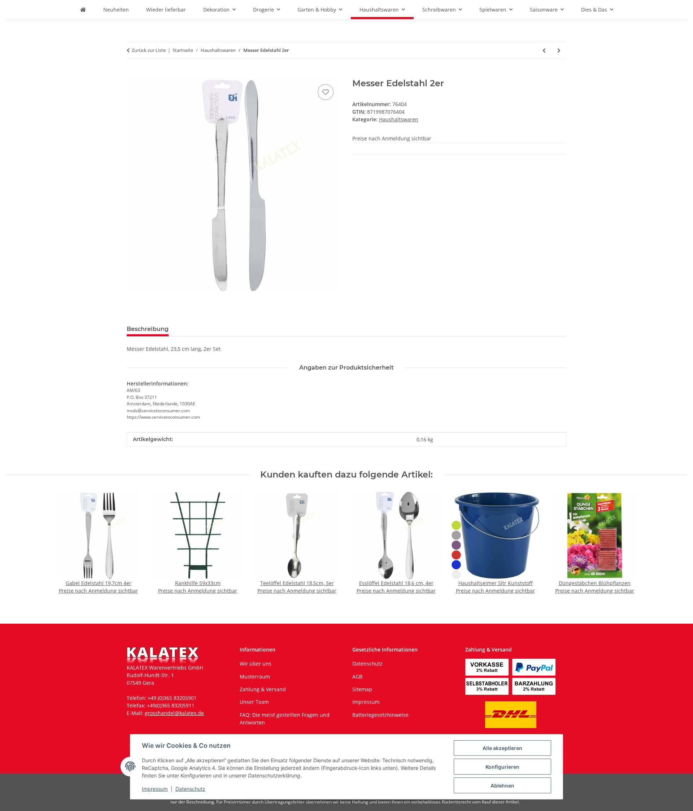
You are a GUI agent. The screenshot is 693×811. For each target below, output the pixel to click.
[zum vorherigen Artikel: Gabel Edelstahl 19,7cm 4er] (544, 50)
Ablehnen (502, 785)
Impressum (155, 789)
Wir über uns (255, 663)
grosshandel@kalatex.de (174, 713)
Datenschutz (190, 789)
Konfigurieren (502, 767)
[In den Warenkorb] (132, 74)
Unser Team (254, 701)
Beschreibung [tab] (148, 329)
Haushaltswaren (398, 119)
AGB (357, 676)
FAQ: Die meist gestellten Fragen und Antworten (285, 718)
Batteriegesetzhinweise (380, 714)
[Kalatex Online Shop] (83, 9)
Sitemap (362, 689)
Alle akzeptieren (502, 748)
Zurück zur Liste (149, 50)
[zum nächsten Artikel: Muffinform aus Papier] (559, 50)
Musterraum (255, 676)
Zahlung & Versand (263, 689)
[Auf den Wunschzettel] (326, 92)
